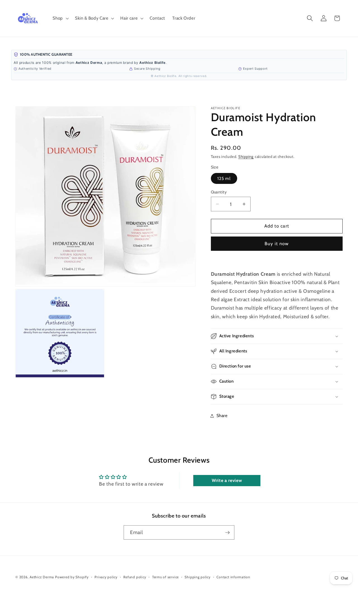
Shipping (246, 156)
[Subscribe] (227, 532)
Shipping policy (198, 577)
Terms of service (165, 577)
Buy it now (277, 243)
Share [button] (222, 415)
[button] (60, 18)
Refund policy (134, 577)
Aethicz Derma (42, 577)
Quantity (219, 192)
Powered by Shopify (72, 577)
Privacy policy (106, 577)
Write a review (227, 480)
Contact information (233, 577)
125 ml (224, 178)
